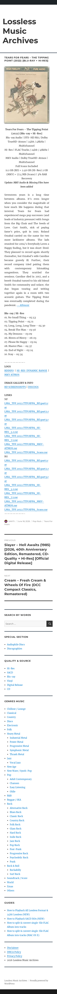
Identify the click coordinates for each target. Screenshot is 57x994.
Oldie (12, 791)
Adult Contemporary (21, 779)
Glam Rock (15, 828)
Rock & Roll (13, 865)
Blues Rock (15, 812)
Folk (9, 729)
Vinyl (10, 681)
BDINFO (9, 370)
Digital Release (15, 685)
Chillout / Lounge (16, 709)
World (10, 882)
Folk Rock (15, 824)
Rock (9, 803)
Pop (9, 775)
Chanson (14, 783)
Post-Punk (15, 849)
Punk (12, 861)
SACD (10, 672)
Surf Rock (15, 874)
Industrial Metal (18, 737)
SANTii (11, 521)
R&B (9, 795)
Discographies (14, 648)
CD (8, 689)
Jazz (9, 758)
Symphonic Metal (19, 750)
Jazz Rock (15, 841)
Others (10, 890)
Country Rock (17, 820)
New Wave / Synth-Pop (19, 770)
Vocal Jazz (15, 762)
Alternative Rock (18, 808)
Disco (10, 721)
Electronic (12, 725)
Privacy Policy (14, 956)
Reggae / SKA (14, 799)
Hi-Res (10, 668)
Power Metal (16, 742)
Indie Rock (15, 837)
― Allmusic (23, 305)
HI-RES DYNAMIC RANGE (32, 370)
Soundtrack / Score (17, 878)
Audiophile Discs (16, 644)
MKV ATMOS (11, 374)
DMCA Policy (14, 952)
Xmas (10, 886)
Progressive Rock (19, 853)
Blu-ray (11, 676)
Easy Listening (17, 787)
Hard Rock (15, 832)
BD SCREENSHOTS (15, 386)
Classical (11, 713)
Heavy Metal (13, 733)
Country (11, 717)
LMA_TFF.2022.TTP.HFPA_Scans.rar (26, 452)
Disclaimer (13, 947)
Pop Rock (37, 521)
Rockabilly (15, 870)
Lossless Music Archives (20, 31)
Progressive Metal (19, 746)
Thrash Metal (17, 754)
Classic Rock (16, 816)
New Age (11, 766)
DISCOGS (33, 386)
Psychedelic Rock (19, 857)
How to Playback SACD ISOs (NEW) (25, 918)
